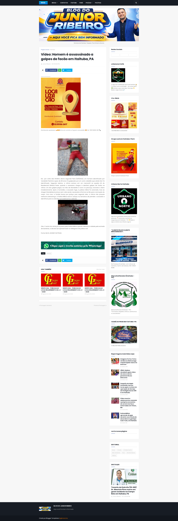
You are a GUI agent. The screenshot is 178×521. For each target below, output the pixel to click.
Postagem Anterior (46, 305)
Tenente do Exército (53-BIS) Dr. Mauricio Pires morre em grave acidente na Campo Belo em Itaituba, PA (124, 490)
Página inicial (45, 50)
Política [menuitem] (98, 3)
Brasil (113, 450)
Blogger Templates (52, 518)
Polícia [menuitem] (88, 3)
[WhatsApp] (59, 70)
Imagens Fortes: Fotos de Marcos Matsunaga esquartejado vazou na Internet (128, 361)
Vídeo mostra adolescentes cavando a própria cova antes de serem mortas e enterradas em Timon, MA (128, 403)
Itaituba (52, 50)
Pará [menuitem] (81, 3)
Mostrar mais (101, 269)
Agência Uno (64, 518)
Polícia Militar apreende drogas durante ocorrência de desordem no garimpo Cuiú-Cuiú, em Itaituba (128, 417)
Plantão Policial (131, 452)
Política (114, 455)
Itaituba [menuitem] (74, 3)
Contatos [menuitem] (64, 3)
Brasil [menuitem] (54, 3)
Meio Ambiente (116, 452)
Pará (123, 452)
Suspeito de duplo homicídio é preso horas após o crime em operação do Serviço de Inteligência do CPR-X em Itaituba (128, 388)
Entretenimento (128, 450)
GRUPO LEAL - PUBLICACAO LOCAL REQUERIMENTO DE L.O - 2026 (51, 290)
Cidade (119, 450)
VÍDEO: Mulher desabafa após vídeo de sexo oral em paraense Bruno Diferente (128, 373)
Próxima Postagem (100, 305)
